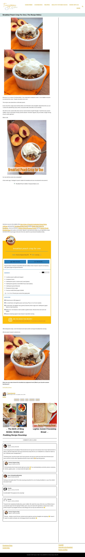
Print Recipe (16, 261)
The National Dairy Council (21, 226)
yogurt (37, 399)
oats (27, 399)
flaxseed (17, 399)
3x (48, 272)
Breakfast (4, 396)
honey (22, 399)
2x (45, 272)
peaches (32, 399)
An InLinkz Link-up (7, 387)
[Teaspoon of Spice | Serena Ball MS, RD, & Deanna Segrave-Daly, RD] (11, 7)
